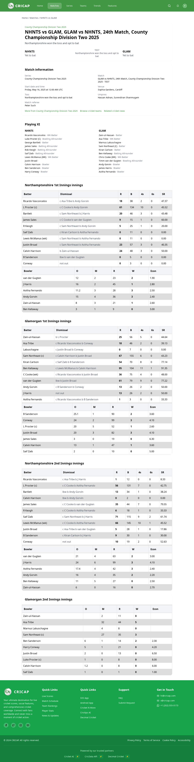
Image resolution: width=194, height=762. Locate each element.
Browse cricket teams (91, 110)
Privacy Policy (134, 740)
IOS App (84, 697)
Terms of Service (151, 740)
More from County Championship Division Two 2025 (51, 110)
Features (112, 5)
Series (69, 5)
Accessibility (184, 740)
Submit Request (127, 702)
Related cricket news (114, 110)
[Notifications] (177, 5)
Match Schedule (50, 701)
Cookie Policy (169, 740)
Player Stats (48, 710)
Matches (54, 5)
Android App (86, 702)
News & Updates (50, 715)
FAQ (121, 697)
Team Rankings (49, 705)
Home (40, 5)
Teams (83, 5)
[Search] (169, 5)
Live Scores (47, 696)
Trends (97, 5)
